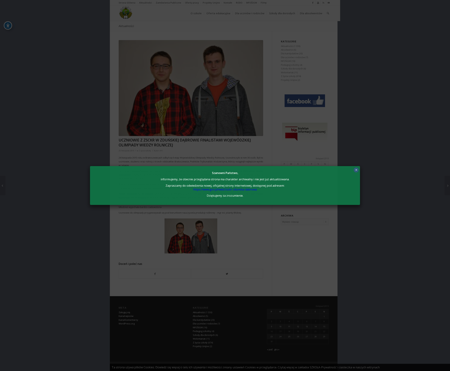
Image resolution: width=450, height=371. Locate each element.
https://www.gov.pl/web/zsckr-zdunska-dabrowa (225, 189)
